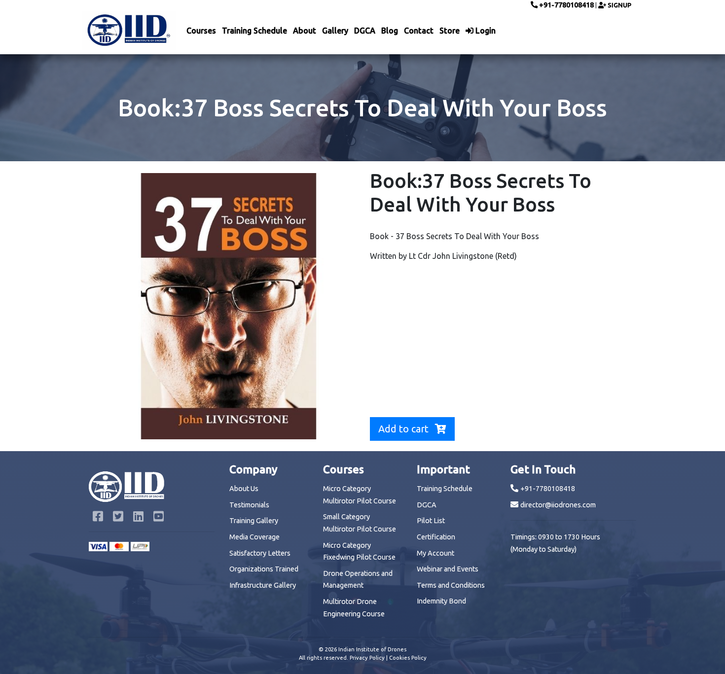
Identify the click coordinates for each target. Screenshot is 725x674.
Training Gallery (253, 521)
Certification (436, 537)
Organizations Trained (263, 569)
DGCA (364, 30)
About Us (243, 489)
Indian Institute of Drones (372, 649)
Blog (389, 30)
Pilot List (431, 521)
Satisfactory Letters (259, 553)
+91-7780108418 (566, 5)
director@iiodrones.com (558, 505)
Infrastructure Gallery (262, 585)
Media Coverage (254, 537)
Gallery (335, 30)
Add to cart (404, 428)
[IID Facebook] (99, 517)
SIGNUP (618, 4)
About (304, 30)
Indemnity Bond (441, 601)
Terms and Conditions (451, 585)
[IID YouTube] (158, 517)
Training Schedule (254, 30)
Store (449, 30)
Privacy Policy (367, 658)
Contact (419, 30)
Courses (201, 30)
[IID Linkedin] (139, 517)
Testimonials (249, 505)
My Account (435, 553)
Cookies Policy (408, 658)
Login (484, 30)
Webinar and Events (447, 569)
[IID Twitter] (119, 517)
